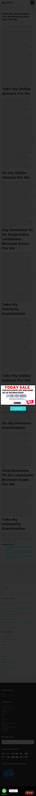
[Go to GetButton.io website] (4, 794)
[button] (33, 387)
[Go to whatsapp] (4, 791)
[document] (18, 398)
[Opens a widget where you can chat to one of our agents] (29, 793)
